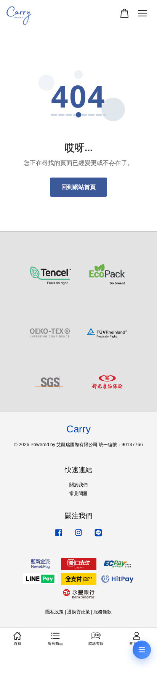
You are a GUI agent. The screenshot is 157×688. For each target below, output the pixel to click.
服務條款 (102, 612)
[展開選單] (142, 650)
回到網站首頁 (78, 187)
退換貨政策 (78, 612)
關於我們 (78, 484)
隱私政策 (54, 612)
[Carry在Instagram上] (78, 536)
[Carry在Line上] (98, 536)
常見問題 (78, 493)
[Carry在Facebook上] (58, 536)
